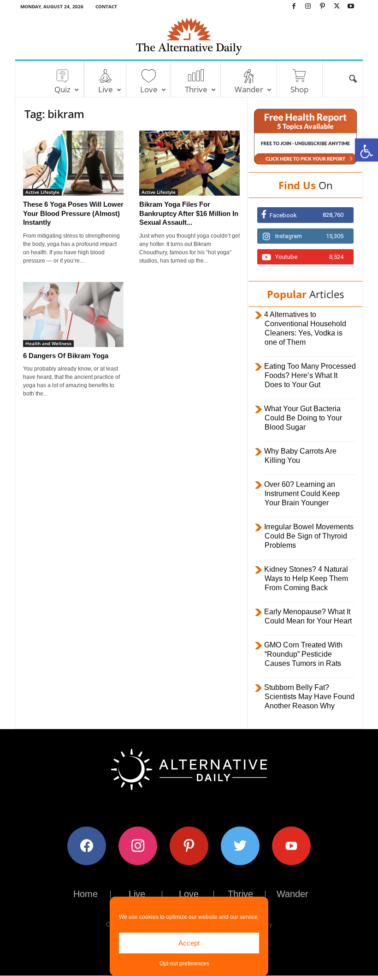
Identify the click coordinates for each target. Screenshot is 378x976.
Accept (189, 943)
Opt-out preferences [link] (184, 963)
